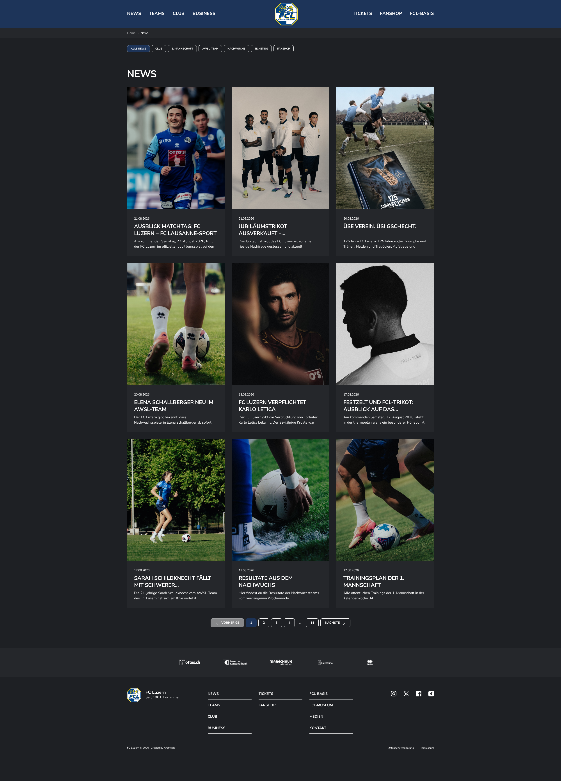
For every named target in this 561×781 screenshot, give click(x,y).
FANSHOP (267, 705)
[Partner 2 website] (235, 662)
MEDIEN (316, 716)
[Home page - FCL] (286, 14)
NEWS (134, 13)
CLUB (179, 13)
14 (312, 623)
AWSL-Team (210, 48)
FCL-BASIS (318, 693)
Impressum (427, 748)
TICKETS (362, 13)
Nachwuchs (236, 48)
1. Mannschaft (182, 48)
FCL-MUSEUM (321, 705)
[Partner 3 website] (281, 662)
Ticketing (261, 48)
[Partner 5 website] (370, 662)
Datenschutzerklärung (401, 748)
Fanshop (391, 13)
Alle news (138, 48)
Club (158, 48)
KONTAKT (317, 728)
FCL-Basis (422, 13)
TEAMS (157, 13)
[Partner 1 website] (189, 662)
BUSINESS (204, 13)
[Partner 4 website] (325, 662)
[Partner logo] (393, 693)
